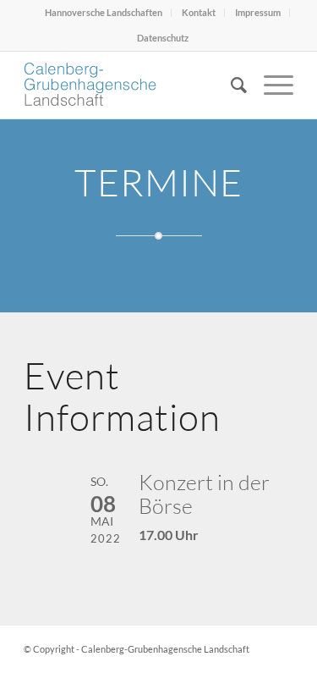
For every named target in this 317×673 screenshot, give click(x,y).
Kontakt (199, 12)
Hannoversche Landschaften (103, 12)
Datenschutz (163, 37)
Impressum (258, 12)
